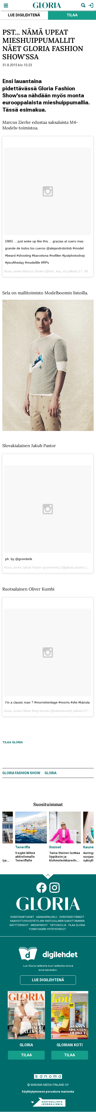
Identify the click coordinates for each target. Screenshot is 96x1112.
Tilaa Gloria (12, 742)
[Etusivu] (47, 5)
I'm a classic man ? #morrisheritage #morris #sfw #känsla (47, 702)
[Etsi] (83, 5)
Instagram (54, 887)
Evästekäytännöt (71, 917)
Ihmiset (55, 847)
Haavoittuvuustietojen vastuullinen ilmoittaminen (47, 920)
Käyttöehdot (19, 925)
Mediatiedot (39, 925)
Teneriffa (22, 847)
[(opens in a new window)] (60, 955)
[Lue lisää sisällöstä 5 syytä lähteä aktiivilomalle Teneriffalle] (31, 827)
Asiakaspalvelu (46, 917)
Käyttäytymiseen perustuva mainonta (48, 1091)
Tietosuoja (58, 925)
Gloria (50, 773)
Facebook (41, 887)
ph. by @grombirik (18, 559)
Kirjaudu (90, 5)
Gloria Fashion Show (21, 773)
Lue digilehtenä (24, 15)
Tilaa (72, 15)
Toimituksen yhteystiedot (47, 929)
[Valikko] (5, 5)
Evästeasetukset (22, 917)
